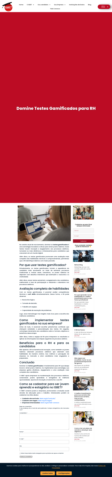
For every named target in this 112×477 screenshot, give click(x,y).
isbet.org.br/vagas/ (45, 401)
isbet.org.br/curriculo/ (47, 399)
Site (20, 446)
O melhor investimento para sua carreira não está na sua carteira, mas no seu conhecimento (82, 396)
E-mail (21, 439)
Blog (89, 5)
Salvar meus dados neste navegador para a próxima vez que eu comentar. (42, 453)
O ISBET (29, 5)
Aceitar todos (47, 473)
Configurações (64, 473)
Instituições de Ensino (77, 5)
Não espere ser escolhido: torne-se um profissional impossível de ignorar (82, 360)
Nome (21, 432)
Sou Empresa (58, 5)
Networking (78, 265)
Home (21, 5)
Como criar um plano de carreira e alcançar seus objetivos (83, 430)
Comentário (23, 413)
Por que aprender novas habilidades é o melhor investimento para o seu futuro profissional (83, 297)
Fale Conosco (55, 9)
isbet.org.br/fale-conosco (50, 403)
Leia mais (76, 272)
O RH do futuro (79, 330)
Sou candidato (43, 5)
